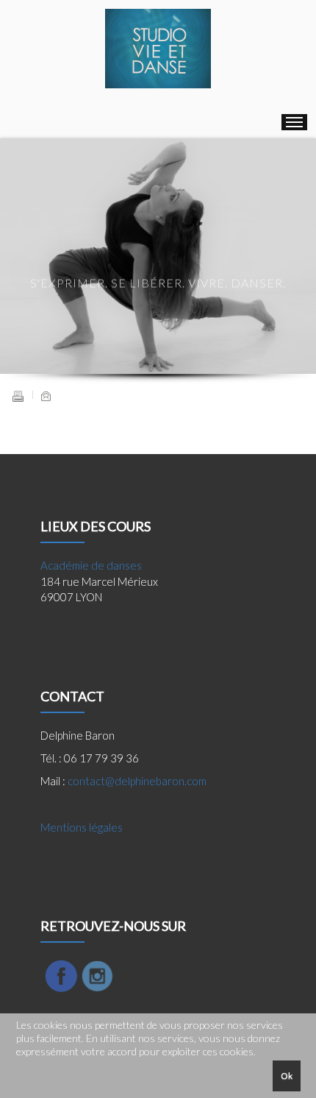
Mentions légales (81, 827)
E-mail (45, 396)
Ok (286, 1075)
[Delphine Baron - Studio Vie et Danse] (158, 48)
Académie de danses (91, 565)
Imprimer (18, 396)
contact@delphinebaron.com (137, 780)
